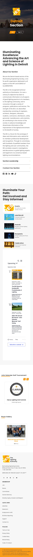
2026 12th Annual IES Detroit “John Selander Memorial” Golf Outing (17, 319)
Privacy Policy (6, 533)
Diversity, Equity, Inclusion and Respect (12, 498)
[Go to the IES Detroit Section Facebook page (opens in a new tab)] (3, 174)
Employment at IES (7, 512)
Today (16, 339)
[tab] (16, 207)
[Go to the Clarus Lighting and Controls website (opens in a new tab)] (16, 389)
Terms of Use (6, 530)
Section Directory (7, 494)
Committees (5, 491)
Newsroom (5, 509)
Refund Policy (6, 539)
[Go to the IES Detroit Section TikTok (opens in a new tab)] (15, 174)
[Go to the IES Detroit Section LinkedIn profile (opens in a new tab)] (9, 174)
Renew (4, 488)
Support (4, 519)
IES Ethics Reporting (7, 515)
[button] (16, 71)
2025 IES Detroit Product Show (16, 440)
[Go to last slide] (24, 379)
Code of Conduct (7, 543)
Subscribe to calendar (15, 344)
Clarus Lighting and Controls (16, 400)
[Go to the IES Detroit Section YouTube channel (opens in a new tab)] (12, 174)
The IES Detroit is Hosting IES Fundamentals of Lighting (17, 289)
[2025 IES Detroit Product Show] (16, 431)
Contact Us (5, 522)
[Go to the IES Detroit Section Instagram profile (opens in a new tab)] (6, 174)
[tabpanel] (16, 305)
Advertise (4, 506)
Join (3, 485)
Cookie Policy (5, 536)
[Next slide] (27, 379)
